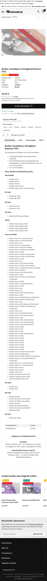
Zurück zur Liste (6, 17)
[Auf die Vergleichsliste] (3, 135)
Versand (16, 96)
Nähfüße (17, 85)
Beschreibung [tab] (9, 140)
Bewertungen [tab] (30, 140)
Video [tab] (20, 140)
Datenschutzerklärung (35, 524)
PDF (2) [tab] (41, 140)
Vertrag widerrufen (9, 570)
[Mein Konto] (38, 11)
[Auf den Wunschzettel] (8, 135)
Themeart (18, 576)
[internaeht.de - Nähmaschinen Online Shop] (15, 11)
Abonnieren (38, 534)
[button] (43, 11)
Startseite (39, 1)
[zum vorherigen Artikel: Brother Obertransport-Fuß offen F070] (38, 17)
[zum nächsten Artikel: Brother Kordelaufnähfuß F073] (42, 17)
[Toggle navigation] (3, 11)
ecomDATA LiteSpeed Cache (23, 578)
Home (31, 3)
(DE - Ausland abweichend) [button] (26, 113)
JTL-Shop (34, 576)
